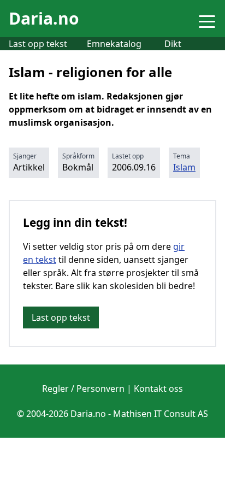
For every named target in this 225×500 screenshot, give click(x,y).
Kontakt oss (158, 389)
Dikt (172, 44)
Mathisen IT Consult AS (160, 414)
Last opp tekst (38, 44)
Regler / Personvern (83, 389)
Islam (184, 167)
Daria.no (44, 18)
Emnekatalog (114, 44)
